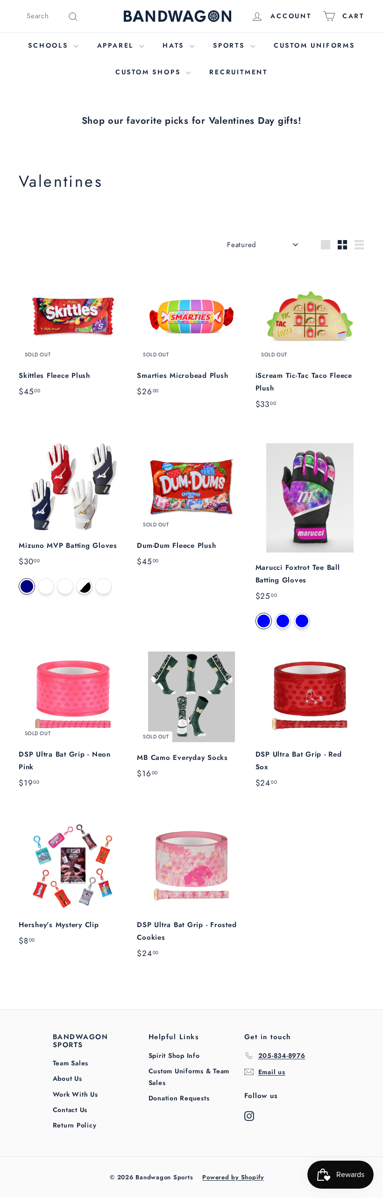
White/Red (103, 586)
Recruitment (238, 72)
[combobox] (52, 16)
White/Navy (27, 586)
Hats (175, 45)
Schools (49, 45)
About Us (67, 1078)
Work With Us (75, 1094)
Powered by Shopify (233, 1177)
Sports (230, 45)
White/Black (84, 586)
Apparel (117, 45)
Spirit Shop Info (174, 1055)
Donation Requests (179, 1098)
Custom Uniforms (314, 45)
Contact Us (70, 1109)
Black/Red (302, 621)
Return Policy (75, 1125)
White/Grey (46, 586)
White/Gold (65, 586)
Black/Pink (263, 621)
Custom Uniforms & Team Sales (189, 1076)
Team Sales (71, 1063)
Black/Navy (283, 621)
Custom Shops (149, 72)
